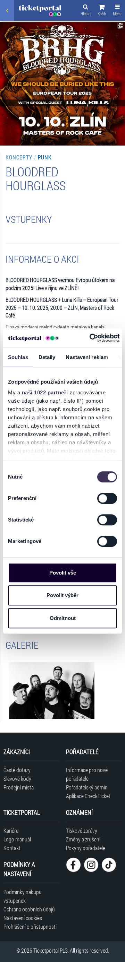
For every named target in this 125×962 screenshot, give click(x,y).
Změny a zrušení (83, 839)
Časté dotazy (17, 769)
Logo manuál (17, 839)
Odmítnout (63, 618)
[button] (101, 11)
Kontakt (11, 847)
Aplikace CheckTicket (88, 795)
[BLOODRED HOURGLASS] (51, 690)
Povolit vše (62, 573)
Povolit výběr (62, 595)
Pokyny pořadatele (85, 847)
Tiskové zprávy (81, 830)
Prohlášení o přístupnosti (30, 926)
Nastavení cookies (22, 917)
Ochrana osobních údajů (29, 909)
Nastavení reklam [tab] (87, 357)
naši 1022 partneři (45, 392)
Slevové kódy (17, 778)
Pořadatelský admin (87, 787)
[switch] (107, 498)
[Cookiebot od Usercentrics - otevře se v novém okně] (90, 337)
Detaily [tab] (47, 357)
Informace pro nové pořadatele (87, 774)
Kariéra (10, 830)
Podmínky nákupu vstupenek (22, 896)
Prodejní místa (18, 787)
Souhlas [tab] (18, 357)
